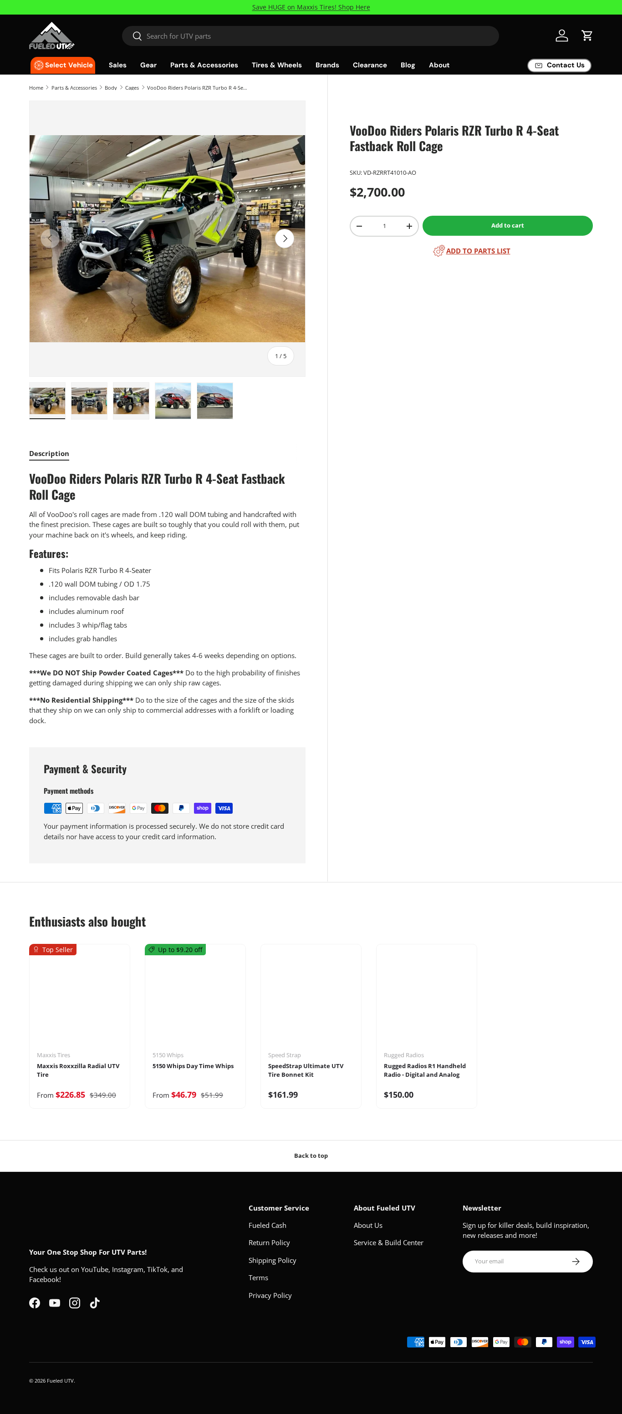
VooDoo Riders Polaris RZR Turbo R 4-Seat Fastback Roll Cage (198, 87)
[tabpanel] (167, 598)
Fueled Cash (267, 1225)
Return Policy (269, 1242)
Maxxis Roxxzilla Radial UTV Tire (78, 1070)
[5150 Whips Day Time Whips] (195, 1001)
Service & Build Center (388, 1242)
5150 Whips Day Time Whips (193, 1066)
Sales (118, 65)
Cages (132, 87)
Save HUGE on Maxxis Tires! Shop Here (311, 7)
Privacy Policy (270, 1295)
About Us (368, 1225)
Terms (258, 1277)
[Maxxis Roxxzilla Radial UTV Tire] (79, 1001)
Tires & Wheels (277, 65)
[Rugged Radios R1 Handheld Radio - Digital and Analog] (426, 1001)
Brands (327, 65)
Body (111, 87)
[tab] (49, 453)
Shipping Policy (272, 1260)
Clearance (370, 65)
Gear (148, 65)
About (439, 65)
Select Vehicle (69, 65)
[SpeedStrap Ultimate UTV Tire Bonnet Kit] (311, 1001)
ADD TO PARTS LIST (478, 250)
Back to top (311, 1155)
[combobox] (310, 36)
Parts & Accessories (204, 65)
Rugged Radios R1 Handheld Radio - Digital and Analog (425, 1070)
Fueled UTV (60, 1380)
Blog (408, 65)
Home (36, 87)
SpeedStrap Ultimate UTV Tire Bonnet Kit (305, 1070)
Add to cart (507, 225)
